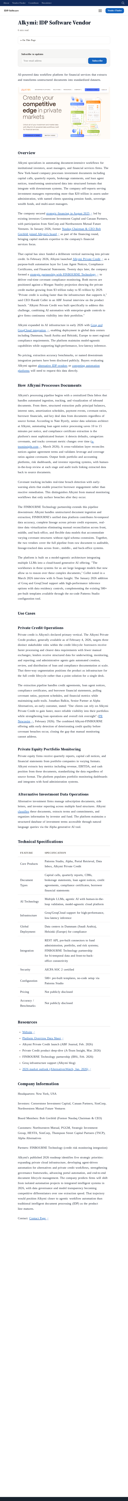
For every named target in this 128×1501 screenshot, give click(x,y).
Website (27, 1032)
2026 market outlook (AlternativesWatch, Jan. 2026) (55, 1069)
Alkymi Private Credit (86, 259)
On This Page (29, 40)
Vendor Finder (19, 3)
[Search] (123, 3)
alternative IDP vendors (53, 365)
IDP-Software (11, 10)
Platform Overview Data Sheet (41, 1038)
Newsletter (47, 3)
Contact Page (37, 1218)
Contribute (33, 3)
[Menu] (100, 10)
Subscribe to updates (32, 54)
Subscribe (97, 60)
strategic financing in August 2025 (68, 213)
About (6, 3)
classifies (23, 811)
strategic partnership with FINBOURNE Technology (63, 274)
